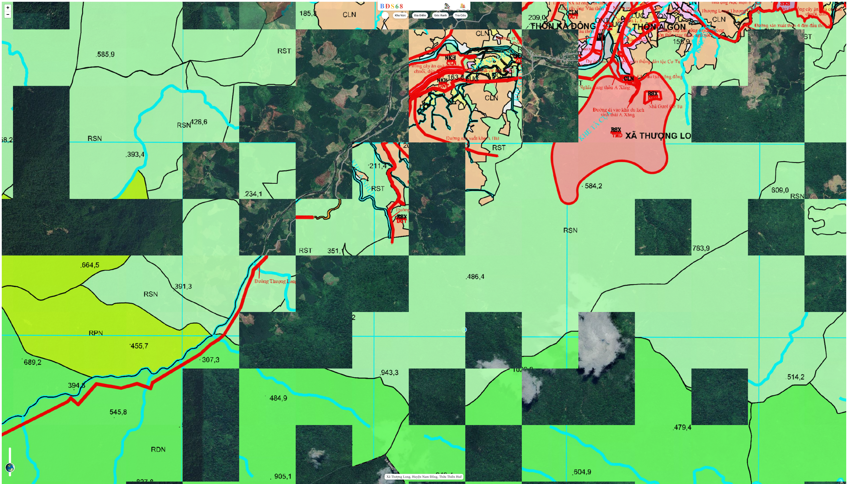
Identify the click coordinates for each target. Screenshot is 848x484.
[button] (7, 7)
